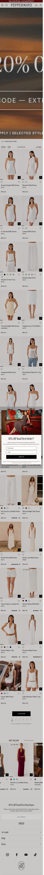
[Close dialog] (40, 412)
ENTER (21, 457)
